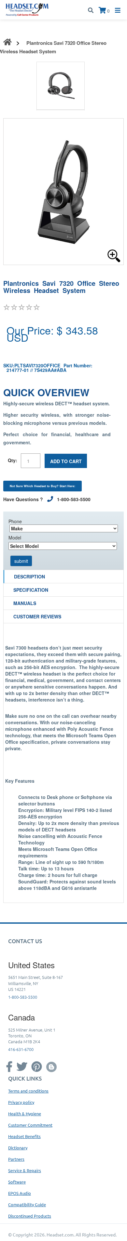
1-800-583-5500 (22, 997)
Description (29, 576)
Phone (15, 521)
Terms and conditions (28, 1091)
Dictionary (17, 1147)
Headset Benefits (24, 1136)
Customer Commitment (30, 1125)
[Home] (27, 9)
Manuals (24, 603)
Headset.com (60, 1234)
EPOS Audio (19, 1193)
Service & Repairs (24, 1170)
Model (14, 537)
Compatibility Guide (27, 1204)
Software (17, 1181)
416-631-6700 (21, 1049)
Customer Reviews (37, 616)
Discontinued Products (29, 1216)
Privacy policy (21, 1102)
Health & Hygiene (24, 1113)
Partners (16, 1159)
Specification (30, 590)
